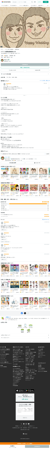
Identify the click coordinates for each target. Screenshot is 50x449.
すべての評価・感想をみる (45, 80)
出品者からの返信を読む (5, 241)
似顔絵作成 (17, 49)
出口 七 (6, 157)
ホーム (2, 49)
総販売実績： (7, 61)
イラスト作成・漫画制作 (9, 49)
